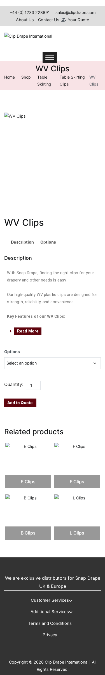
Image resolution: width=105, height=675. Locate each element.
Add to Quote (19, 402)
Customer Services (50, 600)
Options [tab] (48, 242)
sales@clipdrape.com (75, 12)
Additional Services (50, 611)
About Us (25, 19)
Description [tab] (22, 242)
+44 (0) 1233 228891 (30, 12)
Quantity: (13, 384)
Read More (28, 331)
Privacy (50, 634)
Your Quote (78, 19)
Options (12, 351)
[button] (52, 332)
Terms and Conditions (50, 623)
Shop (26, 77)
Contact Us (48, 19)
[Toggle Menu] (49, 57)
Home (9, 77)
